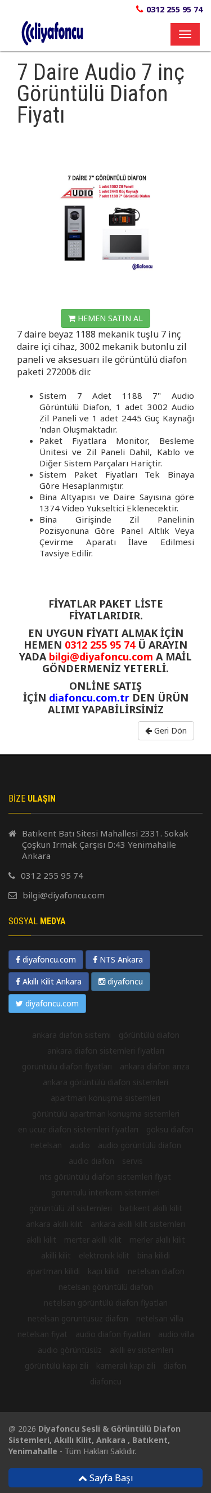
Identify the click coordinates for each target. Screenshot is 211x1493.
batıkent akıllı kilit (151, 1208)
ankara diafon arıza (155, 1066)
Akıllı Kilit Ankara (51, 981)
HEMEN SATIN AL (109, 318)
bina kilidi (153, 1255)
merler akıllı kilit (157, 1239)
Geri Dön (169, 730)
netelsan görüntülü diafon (106, 1286)
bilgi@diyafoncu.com (64, 895)
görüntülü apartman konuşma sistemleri (105, 1113)
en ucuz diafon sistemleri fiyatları (78, 1129)
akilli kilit (56, 1255)
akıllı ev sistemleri (141, 1349)
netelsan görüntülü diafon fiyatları (106, 1302)
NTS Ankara (120, 959)
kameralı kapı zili (125, 1365)
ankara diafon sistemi (71, 1034)
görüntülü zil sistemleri (70, 1208)
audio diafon (91, 1160)
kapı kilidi (104, 1271)
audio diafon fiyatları (112, 1334)
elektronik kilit (104, 1255)
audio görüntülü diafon (139, 1145)
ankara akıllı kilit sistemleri (138, 1223)
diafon (174, 1365)
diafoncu (106, 1381)
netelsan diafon (156, 1271)
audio (80, 1145)
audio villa (176, 1334)
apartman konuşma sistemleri (105, 1097)
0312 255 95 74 (174, 9)
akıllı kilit (41, 1239)
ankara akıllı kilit (54, 1223)
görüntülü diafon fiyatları (67, 1066)
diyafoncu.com (48, 959)
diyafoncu (124, 981)
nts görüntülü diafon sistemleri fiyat (105, 1176)
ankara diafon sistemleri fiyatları (105, 1050)
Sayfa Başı (110, 1478)
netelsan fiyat (42, 1334)
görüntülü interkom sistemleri (105, 1192)
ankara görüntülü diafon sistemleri (105, 1082)
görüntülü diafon (149, 1034)
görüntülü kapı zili (56, 1365)
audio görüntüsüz (70, 1349)
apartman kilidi (53, 1271)
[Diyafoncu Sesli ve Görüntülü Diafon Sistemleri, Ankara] (11, 20)
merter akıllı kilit (93, 1239)
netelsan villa (159, 1318)
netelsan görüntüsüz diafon (78, 1318)
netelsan (46, 1145)
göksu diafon (170, 1129)
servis (132, 1160)
